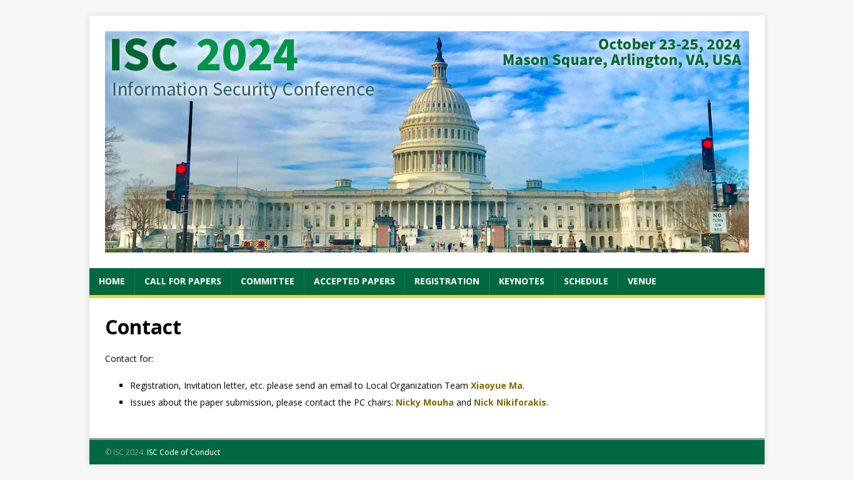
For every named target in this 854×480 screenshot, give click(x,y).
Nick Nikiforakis (510, 402)
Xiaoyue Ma (497, 385)
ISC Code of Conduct (183, 452)
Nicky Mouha (425, 402)
